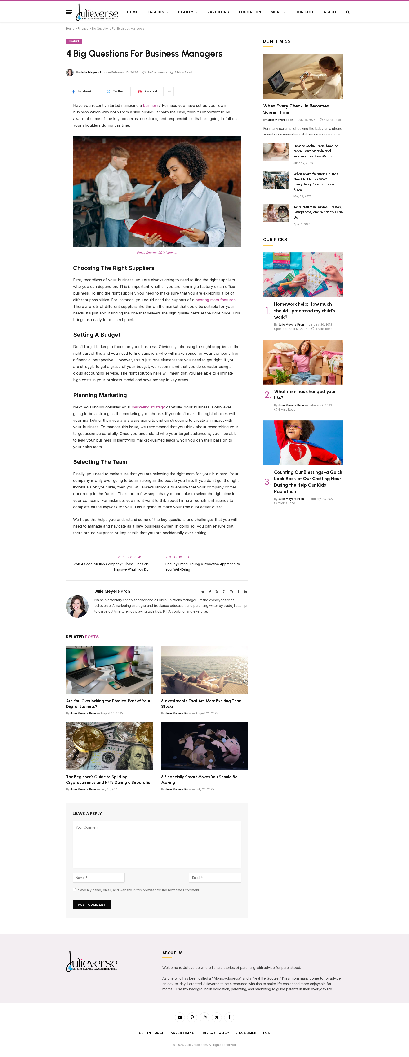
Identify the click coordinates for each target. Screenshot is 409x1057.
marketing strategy (148, 407)
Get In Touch (152, 1033)
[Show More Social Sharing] (169, 91)
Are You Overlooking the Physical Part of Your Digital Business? (108, 704)
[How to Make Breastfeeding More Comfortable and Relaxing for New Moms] (276, 152)
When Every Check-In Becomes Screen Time (296, 109)
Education (250, 12)
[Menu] (69, 12)
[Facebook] (49, 118)
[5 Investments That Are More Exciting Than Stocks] (204, 670)
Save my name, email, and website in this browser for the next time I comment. (139, 890)
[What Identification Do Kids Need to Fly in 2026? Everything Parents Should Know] (276, 180)
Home (132, 12)
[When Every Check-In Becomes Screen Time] (303, 76)
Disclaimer (246, 1033)
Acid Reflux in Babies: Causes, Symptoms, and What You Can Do (318, 212)
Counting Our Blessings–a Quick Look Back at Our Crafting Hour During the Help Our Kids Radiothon (308, 481)
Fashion (156, 12)
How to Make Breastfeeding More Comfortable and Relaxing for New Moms (315, 151)
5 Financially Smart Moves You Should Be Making (199, 780)
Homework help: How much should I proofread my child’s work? (304, 310)
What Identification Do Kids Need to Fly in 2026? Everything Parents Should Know (315, 181)
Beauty (186, 12)
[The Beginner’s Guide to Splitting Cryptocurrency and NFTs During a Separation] (109, 746)
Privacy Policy (214, 1033)
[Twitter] (49, 130)
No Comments (157, 72)
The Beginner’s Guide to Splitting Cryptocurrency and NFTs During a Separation (109, 780)
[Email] (49, 166)
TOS (266, 1033)
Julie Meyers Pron (93, 72)
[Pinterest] (49, 142)
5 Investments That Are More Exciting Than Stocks (201, 704)
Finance (83, 28)
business (151, 105)
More (276, 12)
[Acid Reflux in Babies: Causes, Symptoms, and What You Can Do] (276, 213)
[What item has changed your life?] (303, 362)
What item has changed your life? (305, 395)
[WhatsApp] (49, 154)
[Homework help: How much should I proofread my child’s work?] (303, 274)
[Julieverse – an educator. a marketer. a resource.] (97, 12)
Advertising (183, 1033)
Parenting (218, 12)
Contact (304, 12)
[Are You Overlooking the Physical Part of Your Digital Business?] (109, 670)
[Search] (347, 12)
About (330, 12)
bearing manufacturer (215, 299)
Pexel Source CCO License (157, 253)
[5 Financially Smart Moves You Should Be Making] (204, 746)
